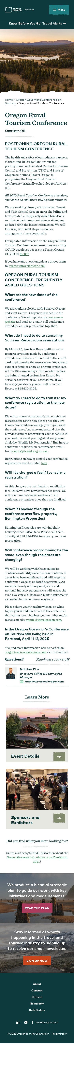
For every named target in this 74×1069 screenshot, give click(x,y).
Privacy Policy (59, 1033)
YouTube (26, 1022)
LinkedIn (18, 1022)
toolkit (24, 254)
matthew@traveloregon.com (44, 681)
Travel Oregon (19, 9)
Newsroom (37, 1003)
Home (9, 99)
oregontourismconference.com (25, 652)
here (44, 463)
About (37, 984)
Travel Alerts (52, 23)
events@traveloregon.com (27, 266)
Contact (37, 990)
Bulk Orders (37, 1010)
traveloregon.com (45, 1022)
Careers (37, 997)
